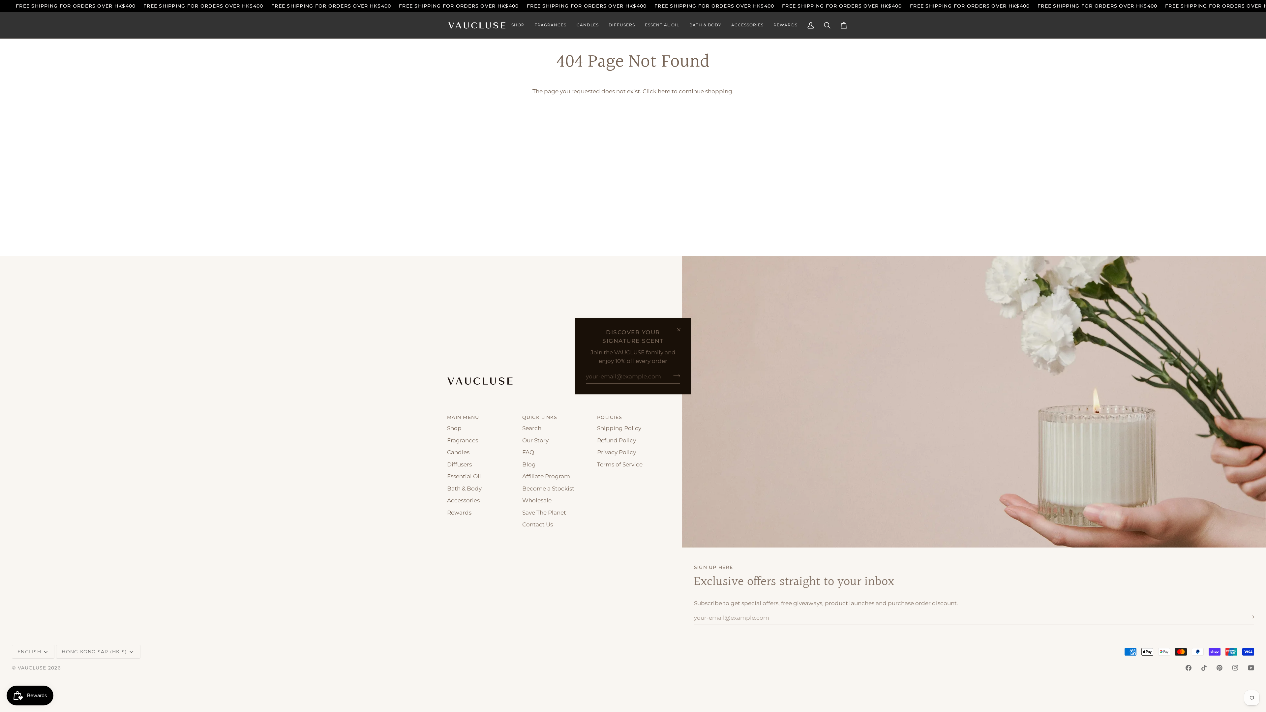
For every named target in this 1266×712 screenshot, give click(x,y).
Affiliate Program (546, 476)
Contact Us (537, 524)
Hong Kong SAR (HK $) (94, 652)
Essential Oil (464, 476)
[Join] (674, 375)
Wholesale (537, 500)
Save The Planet (544, 512)
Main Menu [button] (463, 417)
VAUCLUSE (32, 668)
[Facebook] (1188, 668)
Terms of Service (620, 464)
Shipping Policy (619, 428)
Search (531, 428)
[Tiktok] (1204, 668)
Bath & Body (464, 488)
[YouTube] (1251, 668)
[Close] (682, 329)
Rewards (459, 512)
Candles (458, 452)
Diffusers (459, 464)
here (664, 91)
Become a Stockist (548, 488)
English (29, 652)
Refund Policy (616, 440)
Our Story (535, 440)
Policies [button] (609, 417)
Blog (529, 464)
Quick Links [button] (540, 417)
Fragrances (462, 440)
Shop (454, 428)
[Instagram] (1235, 668)
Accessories (463, 500)
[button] (517, 25)
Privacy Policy (616, 452)
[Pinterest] (1219, 668)
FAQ (528, 452)
